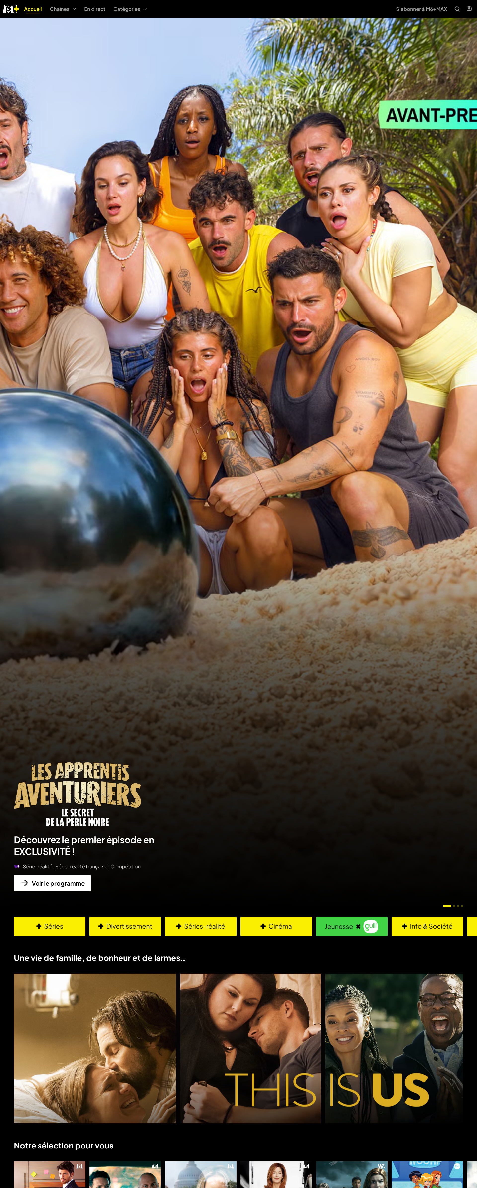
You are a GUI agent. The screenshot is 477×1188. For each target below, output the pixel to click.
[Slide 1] (447, 906)
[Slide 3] (458, 906)
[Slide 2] (454, 906)
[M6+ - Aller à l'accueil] (11, 8)
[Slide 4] (462, 906)
